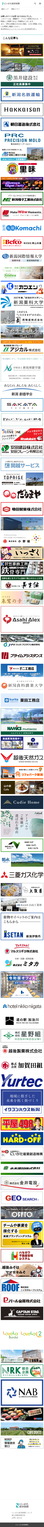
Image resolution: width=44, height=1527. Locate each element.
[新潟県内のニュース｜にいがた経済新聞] (11, 3)
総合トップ (4, 9)
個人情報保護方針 (18, 1515)
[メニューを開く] (40, 3)
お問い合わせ (17, 1518)
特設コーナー (15, 9)
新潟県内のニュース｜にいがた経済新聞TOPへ (19, 29)
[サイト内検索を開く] (35, 3)
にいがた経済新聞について (22, 1513)
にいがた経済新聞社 (22, 1525)
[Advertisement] (22, 1473)
